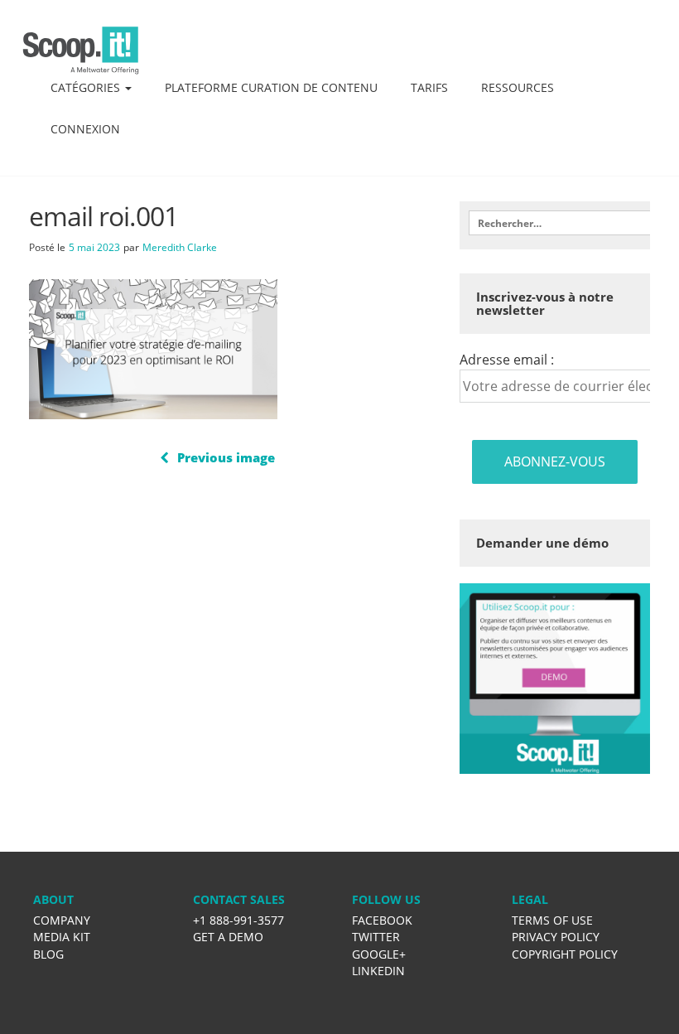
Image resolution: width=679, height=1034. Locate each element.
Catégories (87, 87)
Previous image (226, 457)
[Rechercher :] (554, 222)
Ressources (517, 87)
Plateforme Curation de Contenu (271, 87)
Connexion (85, 129)
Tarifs (429, 87)
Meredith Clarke (179, 247)
